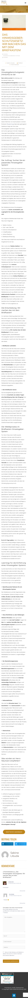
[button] (25, 3)
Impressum (7, 987)
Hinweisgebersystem (11, 55)
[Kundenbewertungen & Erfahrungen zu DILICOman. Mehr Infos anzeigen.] (7, 978)
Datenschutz (20, 987)
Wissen (5, 57)
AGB (13, 987)
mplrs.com (11, 881)
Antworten (22, 890)
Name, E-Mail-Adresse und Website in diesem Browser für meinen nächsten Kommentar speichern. (13, 954)
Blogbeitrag (10, 124)
